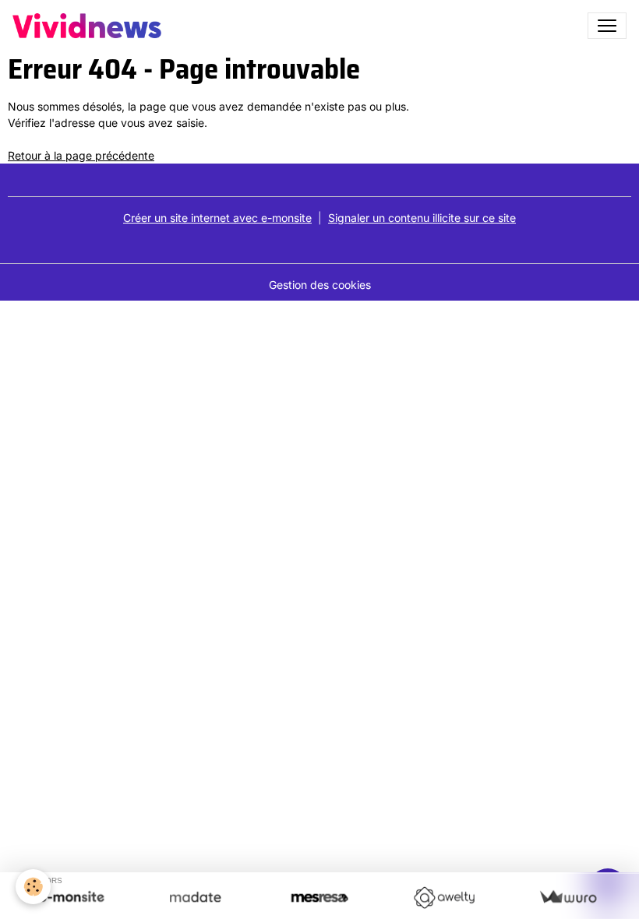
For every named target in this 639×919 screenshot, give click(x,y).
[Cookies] (33, 886)
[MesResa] (319, 897)
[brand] (90, 25)
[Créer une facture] (567, 897)
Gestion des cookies (320, 284)
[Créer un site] (71, 897)
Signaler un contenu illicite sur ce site (422, 217)
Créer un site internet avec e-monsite (217, 217)
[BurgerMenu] (607, 25)
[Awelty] (444, 897)
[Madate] (195, 897)
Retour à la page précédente (81, 155)
